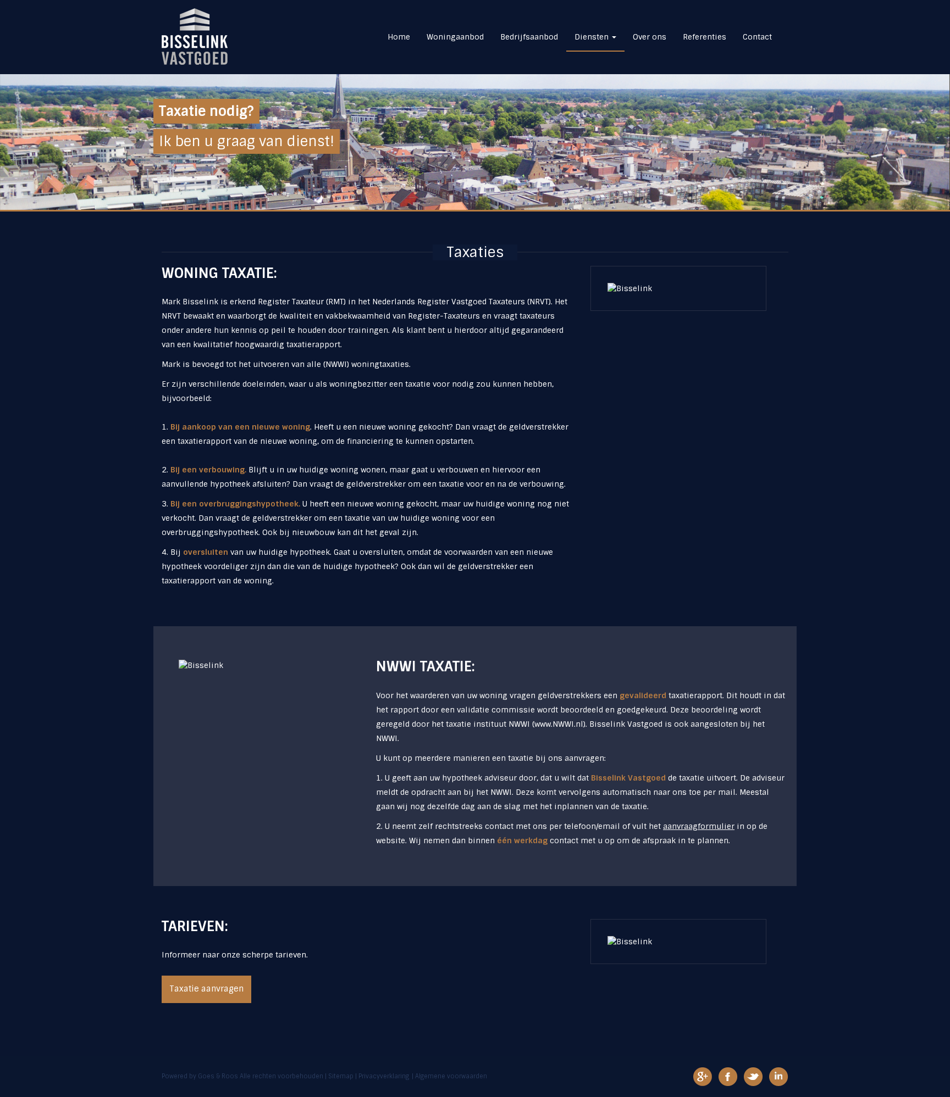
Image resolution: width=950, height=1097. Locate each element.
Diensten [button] (593, 37)
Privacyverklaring (383, 1076)
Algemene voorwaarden (451, 1076)
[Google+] (702, 1076)
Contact (757, 37)
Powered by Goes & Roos (200, 1076)
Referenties (704, 37)
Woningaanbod (455, 37)
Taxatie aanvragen (206, 988)
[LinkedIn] (778, 1076)
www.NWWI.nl (558, 724)
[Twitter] (753, 1076)
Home (399, 37)
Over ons (649, 37)
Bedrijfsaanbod (529, 37)
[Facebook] (728, 1076)
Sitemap (341, 1076)
